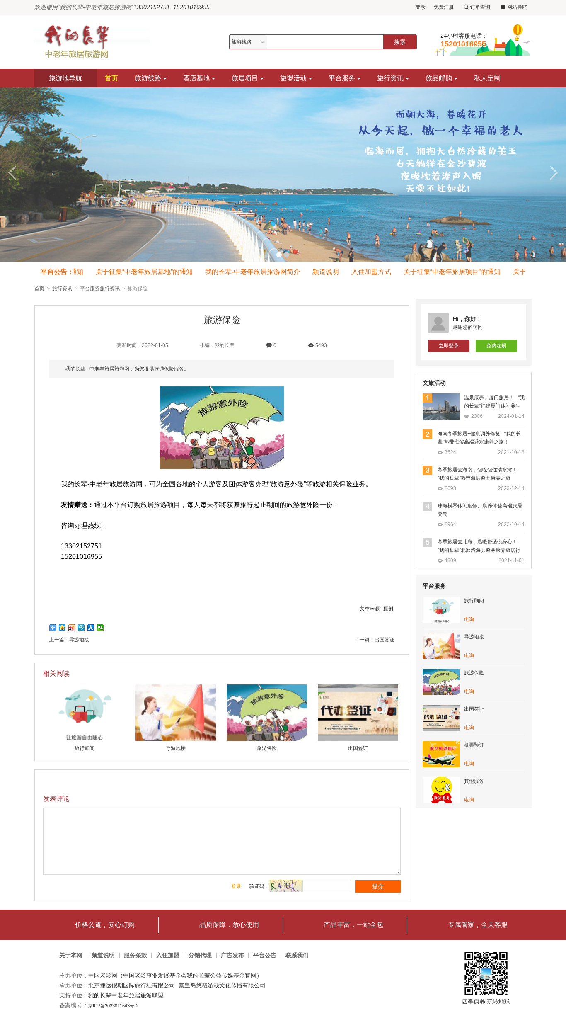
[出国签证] (358, 739)
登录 (421, 7)
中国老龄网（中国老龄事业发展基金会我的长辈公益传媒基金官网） (175, 975)
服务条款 (135, 955)
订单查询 (480, 7)
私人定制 (487, 78)
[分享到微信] (100, 627)
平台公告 (264, 955)
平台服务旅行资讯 (100, 288)
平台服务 (342, 78)
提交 (378, 886)
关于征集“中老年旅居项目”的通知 (443, 271)
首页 (111, 78)
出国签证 (384, 640)
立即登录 (449, 346)
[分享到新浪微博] (71, 627)
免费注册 (444, 7)
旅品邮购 (439, 78)
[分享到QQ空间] (62, 627)
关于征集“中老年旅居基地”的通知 (135, 271)
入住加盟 (167, 955)
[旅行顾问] (84, 739)
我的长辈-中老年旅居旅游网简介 (243, 271)
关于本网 (70, 955)
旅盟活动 (293, 78)
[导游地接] (175, 739)
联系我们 (297, 955)
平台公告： (57, 271)
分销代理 (200, 955)
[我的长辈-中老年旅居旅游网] (96, 41)
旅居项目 (245, 78)
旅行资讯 (390, 78)
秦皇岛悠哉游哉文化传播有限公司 (222, 985)
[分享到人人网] (90, 627)
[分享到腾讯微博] (81, 627)
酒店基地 (196, 78)
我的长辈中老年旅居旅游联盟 (126, 995)
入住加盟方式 (362, 271)
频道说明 (317, 271)
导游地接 (79, 640)
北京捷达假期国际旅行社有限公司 (131, 985)
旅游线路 (148, 78)
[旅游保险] (266, 739)
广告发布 (232, 955)
